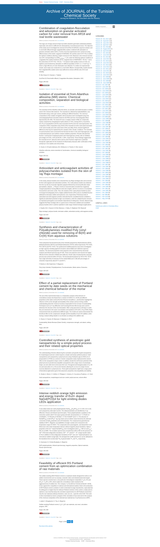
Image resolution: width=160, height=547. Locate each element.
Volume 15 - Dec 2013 (102, 61)
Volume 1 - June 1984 (102, 178)
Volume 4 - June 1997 (102, 126)
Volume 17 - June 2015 (102, 55)
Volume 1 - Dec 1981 (102, 188)
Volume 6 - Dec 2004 (102, 96)
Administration (87, 539)
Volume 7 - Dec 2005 (102, 92)
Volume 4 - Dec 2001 (102, 108)
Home (40, 2)
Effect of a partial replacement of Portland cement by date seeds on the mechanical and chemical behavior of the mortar (66, 285)
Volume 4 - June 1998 (102, 122)
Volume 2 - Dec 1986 (102, 168)
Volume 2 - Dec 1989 (102, 156)
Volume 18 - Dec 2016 (102, 47)
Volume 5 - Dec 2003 (102, 100)
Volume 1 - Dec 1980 (102, 192)
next (68, 521)
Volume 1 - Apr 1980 (102, 194)
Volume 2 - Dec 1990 (102, 152)
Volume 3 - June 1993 (102, 142)
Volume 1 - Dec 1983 (102, 180)
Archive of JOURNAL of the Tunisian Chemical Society (80, 13)
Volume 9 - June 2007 (102, 86)
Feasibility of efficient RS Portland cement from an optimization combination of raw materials (65, 465)
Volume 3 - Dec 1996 (102, 128)
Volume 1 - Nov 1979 (102, 196)
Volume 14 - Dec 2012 (102, 65)
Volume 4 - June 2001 (102, 110)
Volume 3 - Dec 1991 (102, 148)
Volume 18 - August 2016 (103, 49)
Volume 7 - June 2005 (102, 94)
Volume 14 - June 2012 (102, 67)
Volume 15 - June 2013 (102, 63)
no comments (61, 40)
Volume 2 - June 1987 (102, 166)
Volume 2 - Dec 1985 (102, 172)
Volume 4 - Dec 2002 (102, 104)
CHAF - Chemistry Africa (66, 2)
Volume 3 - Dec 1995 (102, 132)
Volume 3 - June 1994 (102, 138)
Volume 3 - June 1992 (102, 146)
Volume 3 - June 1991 (102, 150)
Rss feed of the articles (46, 526)
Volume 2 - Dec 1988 (102, 160)
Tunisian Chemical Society (51, 2)
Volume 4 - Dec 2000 (102, 112)
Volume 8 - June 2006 (102, 90)
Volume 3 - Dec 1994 (102, 136)
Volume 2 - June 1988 (102, 162)
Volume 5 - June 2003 (102, 102)
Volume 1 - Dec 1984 (102, 176)
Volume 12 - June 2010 (102, 75)
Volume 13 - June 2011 (102, 71)
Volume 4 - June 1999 (102, 118)
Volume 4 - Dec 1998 (102, 120)
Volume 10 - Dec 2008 (102, 81)
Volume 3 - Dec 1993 (102, 140)
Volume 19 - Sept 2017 (102, 41)
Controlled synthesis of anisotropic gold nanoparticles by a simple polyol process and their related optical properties (65, 342)
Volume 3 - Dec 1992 (102, 144)
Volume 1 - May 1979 (102, 198)
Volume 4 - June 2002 (102, 106)
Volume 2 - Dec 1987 (102, 164)
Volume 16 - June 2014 (102, 59)
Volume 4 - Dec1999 (102, 116)
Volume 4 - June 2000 (102, 114)
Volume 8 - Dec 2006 (102, 88)
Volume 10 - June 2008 (102, 83)
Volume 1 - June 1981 (102, 190)
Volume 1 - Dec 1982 (102, 184)
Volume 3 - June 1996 (102, 130)
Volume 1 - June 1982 (102, 186)
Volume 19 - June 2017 (102, 43)
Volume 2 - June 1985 (102, 174)
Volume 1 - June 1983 (102, 182)
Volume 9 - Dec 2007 (102, 84)
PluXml (76, 539)
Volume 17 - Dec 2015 (102, 53)
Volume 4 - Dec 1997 (102, 124)
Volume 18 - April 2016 (102, 51)
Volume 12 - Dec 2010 (102, 73)
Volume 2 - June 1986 (102, 170)
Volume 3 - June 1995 (102, 134)
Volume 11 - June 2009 (102, 79)
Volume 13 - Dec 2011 (102, 69)
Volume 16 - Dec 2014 (102, 57)
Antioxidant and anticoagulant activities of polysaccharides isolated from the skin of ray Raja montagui (65, 170)
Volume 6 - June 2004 (102, 98)
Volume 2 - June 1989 (102, 158)
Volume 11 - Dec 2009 (102, 77)
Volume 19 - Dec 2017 (51, 89)
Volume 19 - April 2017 (102, 45)
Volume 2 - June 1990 (102, 154)
